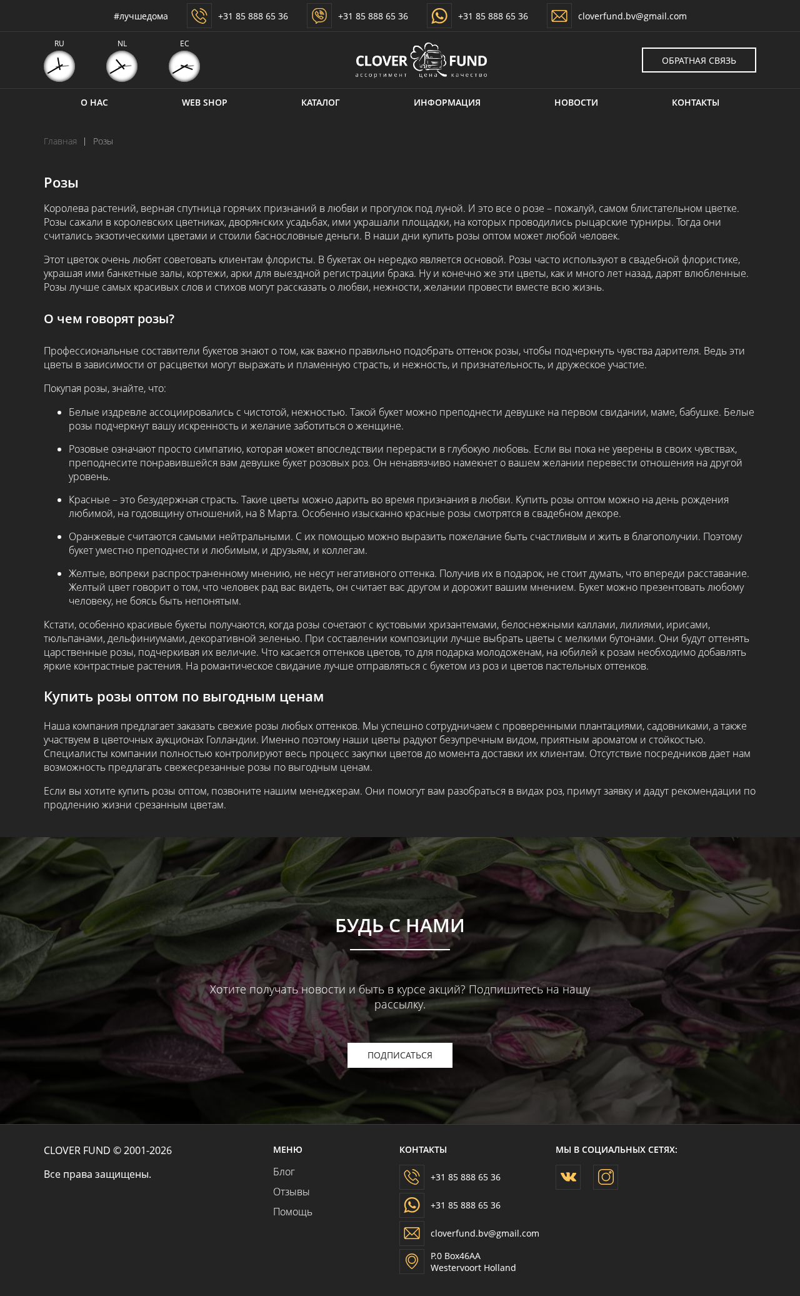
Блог (284, 1171)
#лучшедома (141, 16)
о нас (94, 102)
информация (447, 102)
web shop (205, 102)
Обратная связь (699, 60)
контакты (695, 102)
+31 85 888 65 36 (253, 16)
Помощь (287, 1211)
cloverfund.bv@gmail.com (632, 16)
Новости (576, 102)
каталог (320, 102)
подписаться (400, 1055)
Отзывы (287, 1191)
